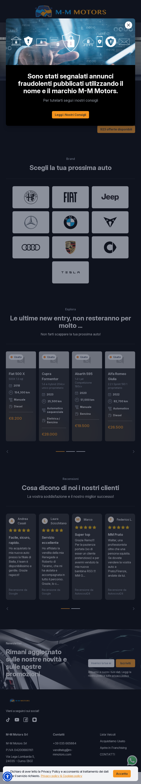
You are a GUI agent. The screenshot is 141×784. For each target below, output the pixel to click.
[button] (7, 776)
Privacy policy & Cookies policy (61, 776)
